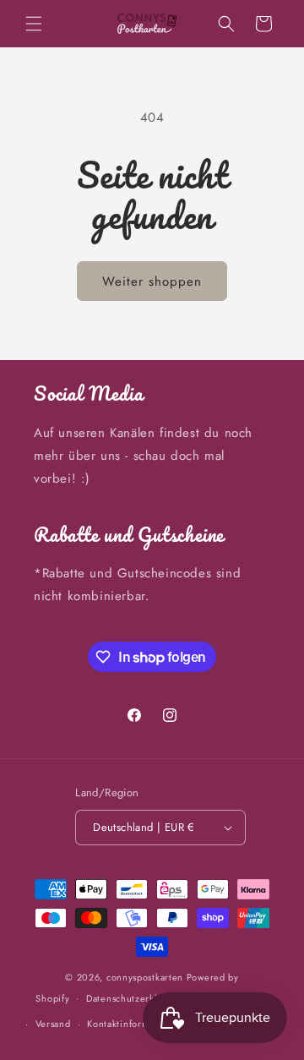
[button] (33, 23)
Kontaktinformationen (135, 1023)
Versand (53, 1023)
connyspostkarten (144, 977)
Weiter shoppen (152, 281)
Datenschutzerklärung (134, 998)
